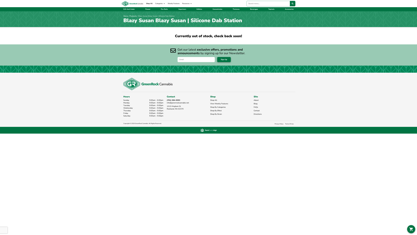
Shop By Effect (216, 110)
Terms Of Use (289, 124)
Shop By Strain (216, 114)
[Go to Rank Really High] (208, 130)
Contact (257, 110)
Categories (159, 3)
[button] (411, 229)
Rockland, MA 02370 (175, 109)
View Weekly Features (219, 103)
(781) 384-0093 (173, 100)
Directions (258, 114)
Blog (255, 103)
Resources (186, 3)
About (256, 100)
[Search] (292, 3)
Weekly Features (174, 3)
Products (133, 16)
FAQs (256, 107)
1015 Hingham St (174, 106)
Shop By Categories (218, 107)
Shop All (149, 3)
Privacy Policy (279, 124)
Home (125, 16)
